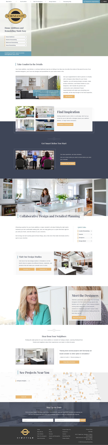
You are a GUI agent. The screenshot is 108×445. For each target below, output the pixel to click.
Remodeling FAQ (67, 1)
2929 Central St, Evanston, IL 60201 (84, 437)
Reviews (51, 433)
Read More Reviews (69, 362)
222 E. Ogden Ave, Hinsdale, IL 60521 (83, 434)
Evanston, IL (43, 269)
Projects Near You (67, 429)
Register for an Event (68, 163)
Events (50, 431)
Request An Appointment (92, 1)
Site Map (90, 431)
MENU (105, 1)
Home (38, 429)
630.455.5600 (89, 436)
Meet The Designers (38, 1)
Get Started (69, 96)
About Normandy (41, 438)
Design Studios (52, 1)
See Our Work (23, 1)
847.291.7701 (89, 439)
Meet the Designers (79, 317)
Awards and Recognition (54, 436)
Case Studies (40, 433)
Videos (50, 438)
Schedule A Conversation (65, 124)
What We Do (9, 1)
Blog (50, 429)
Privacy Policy (89, 429)
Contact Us (65, 431)
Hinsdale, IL (26, 269)
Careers (64, 433)
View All (23, 397)
